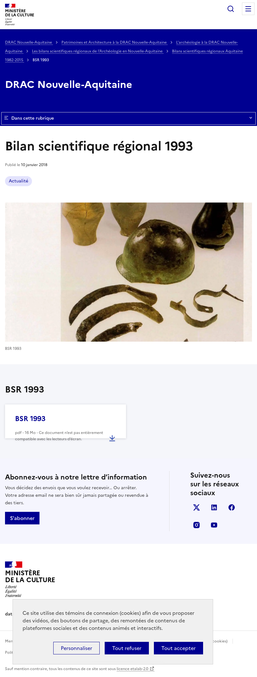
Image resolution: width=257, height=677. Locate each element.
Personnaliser (76, 648)
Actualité (18, 181)
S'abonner (22, 518)
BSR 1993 (30, 419)
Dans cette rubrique (32, 118)
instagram (196, 525)
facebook (231, 507)
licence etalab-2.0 (132, 669)
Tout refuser (126, 648)
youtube (214, 525)
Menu (248, 9)
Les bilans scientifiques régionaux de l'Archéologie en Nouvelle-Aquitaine (98, 51)
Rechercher (230, 9)
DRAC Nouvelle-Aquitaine (29, 42)
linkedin (214, 507)
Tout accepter (178, 648)
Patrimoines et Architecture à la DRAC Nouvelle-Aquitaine (114, 42)
